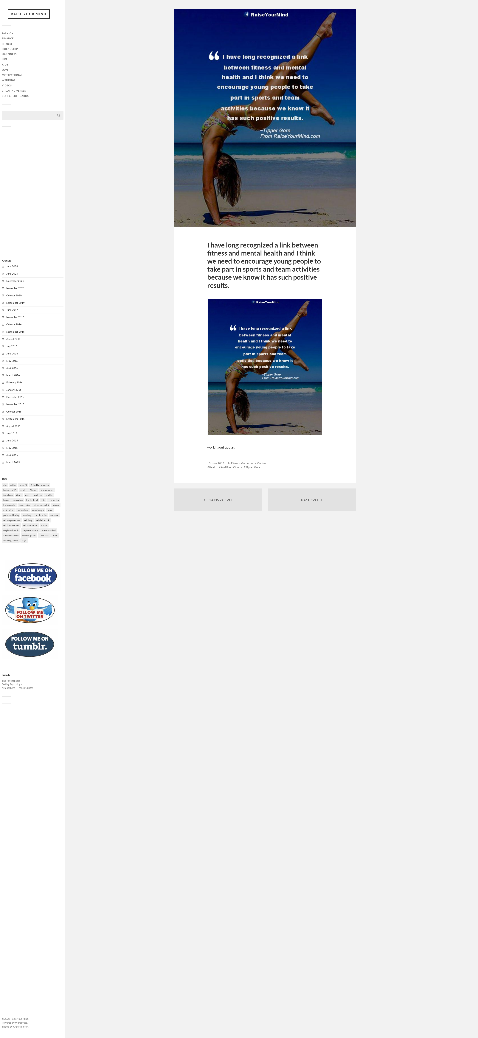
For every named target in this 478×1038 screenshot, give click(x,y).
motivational (23, 510)
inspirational (32, 500)
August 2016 (13, 338)
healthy (49, 495)
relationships (41, 515)
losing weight (9, 505)
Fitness (7, 43)
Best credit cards (15, 95)
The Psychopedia (11, 680)
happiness (37, 495)
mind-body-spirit (41, 505)
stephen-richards (11, 530)
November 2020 (15, 288)
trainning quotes (10, 540)
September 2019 (15, 302)
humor (6, 500)
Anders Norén (20, 1026)
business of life (10, 490)
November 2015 (15, 404)
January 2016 (13, 389)
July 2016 (11, 346)
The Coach (44, 535)
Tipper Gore (253, 467)
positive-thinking (11, 515)
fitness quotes (47, 490)
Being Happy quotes (40, 485)
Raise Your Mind (29, 14)
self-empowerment (12, 520)
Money (56, 505)
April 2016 (12, 368)
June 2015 (12, 440)
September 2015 (15, 418)
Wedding (8, 80)
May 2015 (12, 447)
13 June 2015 (215, 463)
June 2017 (12, 309)
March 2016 (13, 375)
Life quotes (54, 500)
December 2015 (15, 397)
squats (44, 525)
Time (55, 535)
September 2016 (15, 331)
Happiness (9, 54)
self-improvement (11, 525)
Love (5, 69)
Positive (226, 467)
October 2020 (14, 295)
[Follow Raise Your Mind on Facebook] (33, 590)
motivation (8, 510)
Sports (238, 467)
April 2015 (12, 455)
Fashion (8, 33)
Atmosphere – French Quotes (17, 687)
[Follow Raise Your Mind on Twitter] (30, 624)
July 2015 (11, 433)
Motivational (12, 75)
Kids (5, 64)
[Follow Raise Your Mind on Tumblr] (30, 658)
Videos (7, 85)
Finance (8, 38)
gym (27, 495)
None (50, 510)
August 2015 (13, 426)
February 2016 (14, 382)
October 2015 (14, 411)
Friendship (10, 48)
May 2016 (12, 360)
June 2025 (12, 273)
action (13, 485)
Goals (18, 495)
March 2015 (13, 462)
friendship (8, 495)
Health (213, 467)
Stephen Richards (30, 530)
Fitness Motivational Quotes (248, 463)
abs (5, 485)
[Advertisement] (33, 189)
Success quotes (29, 535)
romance (54, 515)
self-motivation (30, 525)
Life (4, 59)
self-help (28, 520)
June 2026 (12, 266)
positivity (27, 515)
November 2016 (15, 317)
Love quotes (24, 505)
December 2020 (15, 280)
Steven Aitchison (10, 535)
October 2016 (14, 324)
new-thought (38, 510)
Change (33, 490)
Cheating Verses (14, 90)
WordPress (21, 1022)
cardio (23, 490)
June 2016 (12, 353)
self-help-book (42, 520)
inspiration (18, 500)
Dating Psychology (12, 684)
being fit (23, 485)
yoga (24, 540)
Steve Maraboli (49, 530)
